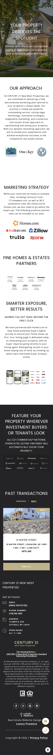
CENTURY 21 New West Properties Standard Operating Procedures (26, 655)
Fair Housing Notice (26, 652)
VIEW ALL (27, 566)
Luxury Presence (26, 723)
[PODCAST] (36, 705)
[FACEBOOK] (16, 705)
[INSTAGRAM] (23, 705)
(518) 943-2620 (15, 613)
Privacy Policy (39, 737)
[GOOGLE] (30, 705)
